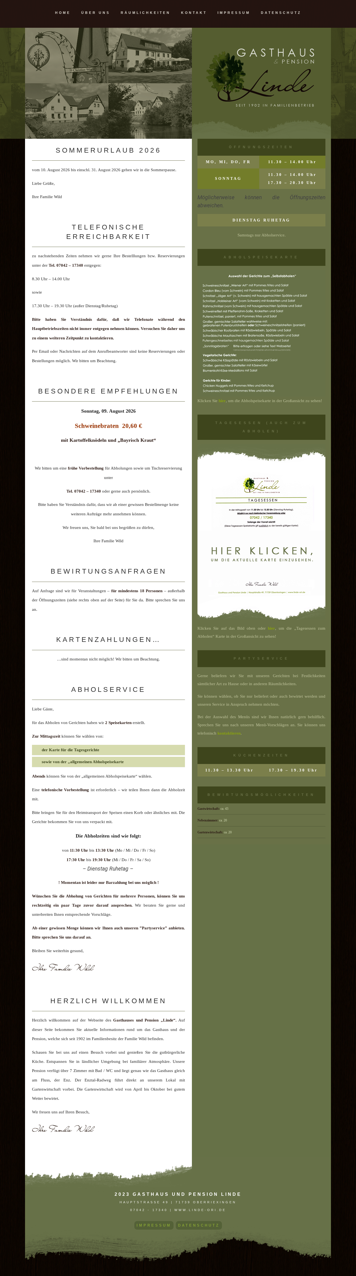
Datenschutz (281, 13)
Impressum (233, 13)
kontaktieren (229, 733)
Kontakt (194, 13)
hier (222, 400)
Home (63, 13)
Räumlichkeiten (145, 13)
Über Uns (95, 13)
